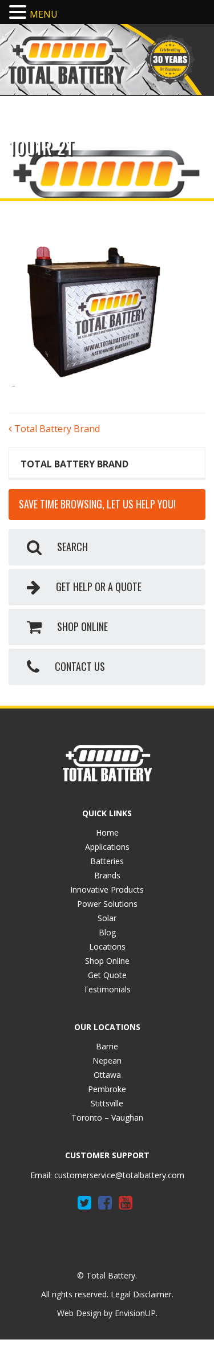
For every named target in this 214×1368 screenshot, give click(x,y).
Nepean (107, 1060)
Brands (107, 875)
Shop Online (107, 960)
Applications (107, 846)
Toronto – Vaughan (107, 1117)
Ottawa (107, 1074)
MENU (44, 14)
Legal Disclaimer (141, 1294)
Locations (107, 946)
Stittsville (107, 1103)
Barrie (107, 1046)
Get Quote (107, 975)
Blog (107, 932)
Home (107, 832)
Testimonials (107, 989)
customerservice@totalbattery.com (119, 1175)
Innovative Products (107, 889)
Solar (107, 918)
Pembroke (107, 1089)
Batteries (107, 861)
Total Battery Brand (56, 428)
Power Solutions (107, 903)
